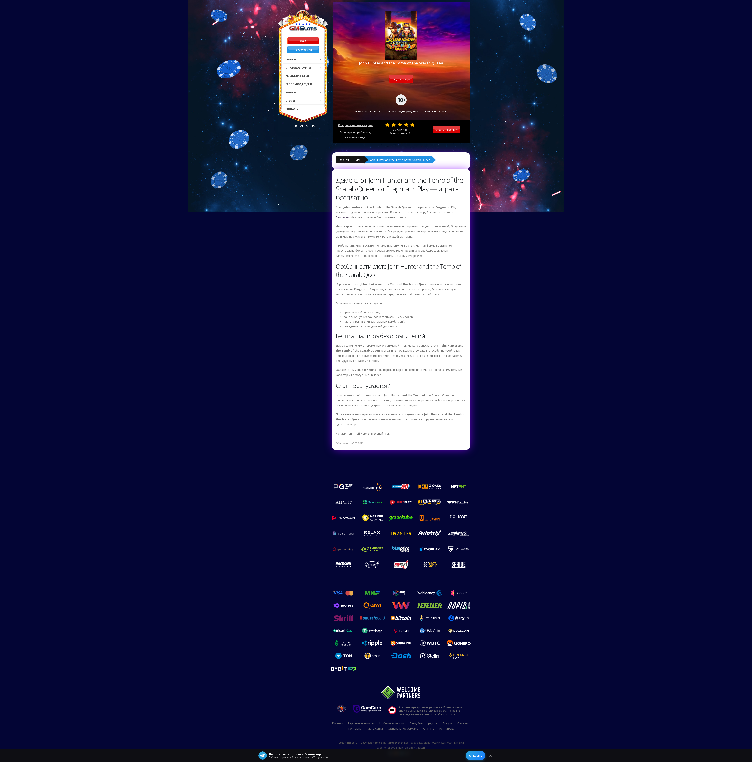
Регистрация (303, 50)
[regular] (400, 125)
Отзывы (291, 100)
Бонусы (291, 92)
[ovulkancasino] (302, 126)
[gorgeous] (412, 125)
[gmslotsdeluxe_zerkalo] (313, 126)
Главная (291, 59)
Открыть (475, 755)
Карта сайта (374, 728)
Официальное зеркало (403, 728)
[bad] (387, 125)
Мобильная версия (298, 76)
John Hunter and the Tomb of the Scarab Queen (399, 160)
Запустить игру (401, 79)
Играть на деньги (446, 129)
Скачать (428, 728)
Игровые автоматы (298, 67)
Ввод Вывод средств (299, 84)
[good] (406, 125)
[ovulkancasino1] (296, 126)
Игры (359, 160)
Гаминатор (343, 217)
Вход (303, 41)
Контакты (292, 109)
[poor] (393, 125)
